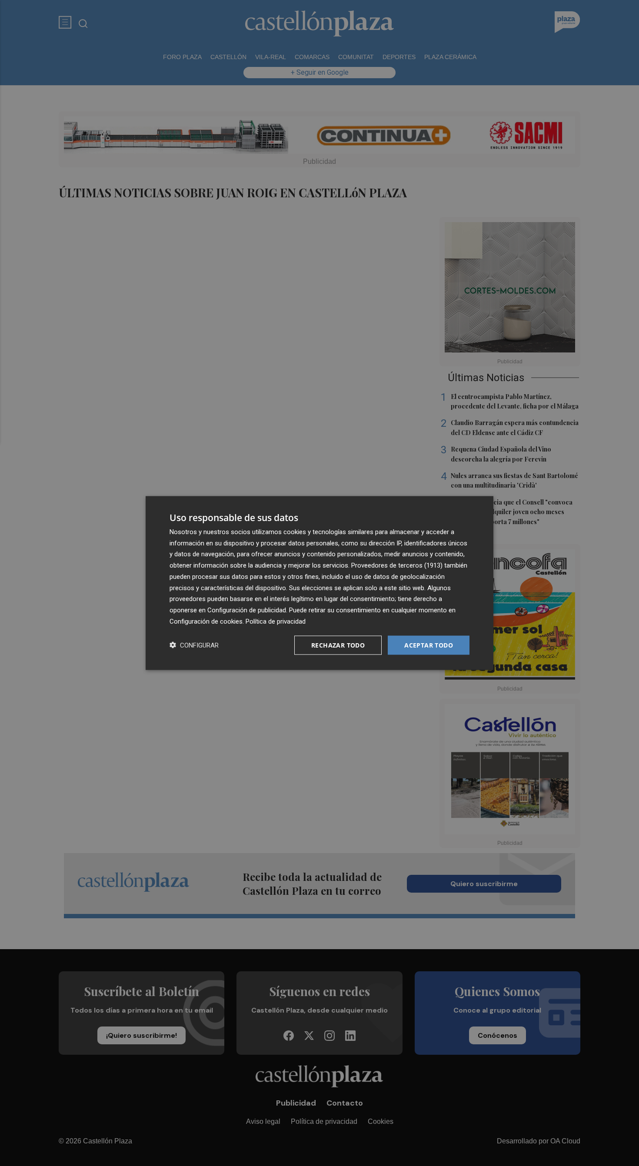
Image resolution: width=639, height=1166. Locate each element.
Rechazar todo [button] (338, 645)
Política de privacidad (276, 621)
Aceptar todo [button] (428, 645)
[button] (194, 645)
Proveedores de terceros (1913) (397, 565)
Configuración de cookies (206, 621)
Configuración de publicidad (246, 610)
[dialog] (319, 583)
